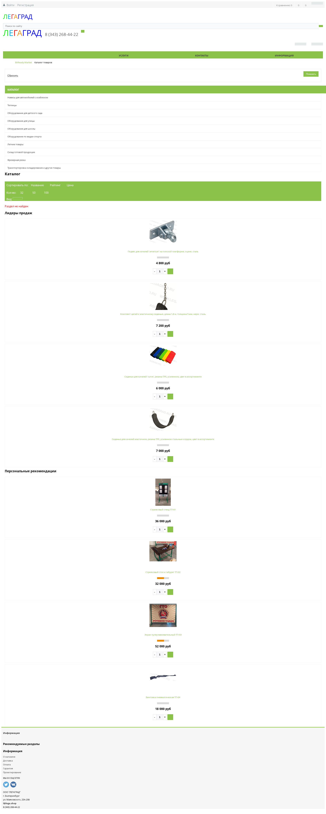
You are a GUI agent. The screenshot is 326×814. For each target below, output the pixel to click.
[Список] (30, 198)
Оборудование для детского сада (24, 113)
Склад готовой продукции (21, 152)
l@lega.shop (9, 803)
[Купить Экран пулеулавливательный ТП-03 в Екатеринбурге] (163, 626)
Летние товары (15, 144)
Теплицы (12, 105)
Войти (10, 5)
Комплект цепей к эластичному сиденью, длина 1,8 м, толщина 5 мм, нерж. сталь (163, 314)
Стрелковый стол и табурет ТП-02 (163, 572)
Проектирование (12, 772)
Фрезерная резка (16, 160)
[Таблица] (42, 198)
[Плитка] (18, 198)
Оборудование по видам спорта (24, 136)
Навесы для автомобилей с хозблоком (27, 97)
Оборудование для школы (21, 128)
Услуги (124, 55)
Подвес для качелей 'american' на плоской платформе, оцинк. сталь (163, 251)
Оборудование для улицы (21, 120)
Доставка (8, 760)
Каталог (46, 55)
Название (37, 185)
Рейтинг (55, 185)
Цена (70, 185)
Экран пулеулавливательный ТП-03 (163, 634)
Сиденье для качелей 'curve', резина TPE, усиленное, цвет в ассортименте (163, 376)
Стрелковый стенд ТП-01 (163, 509)
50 (33, 192)
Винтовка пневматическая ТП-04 (163, 697)
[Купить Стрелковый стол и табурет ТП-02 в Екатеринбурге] (163, 560)
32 (21, 192)
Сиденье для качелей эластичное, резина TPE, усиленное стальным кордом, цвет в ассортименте (163, 439)
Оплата (7, 764)
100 (46, 192)
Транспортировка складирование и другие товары (34, 167)
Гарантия (8, 768)
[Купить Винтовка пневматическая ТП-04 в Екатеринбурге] (163, 680)
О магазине (9, 756)
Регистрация (25, 5)
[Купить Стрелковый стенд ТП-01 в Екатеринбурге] (163, 505)
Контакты (201, 55)
